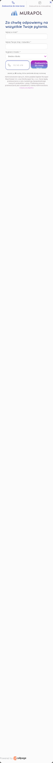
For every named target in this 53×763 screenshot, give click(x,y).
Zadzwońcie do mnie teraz (41, 65)
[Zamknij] (50, 2)
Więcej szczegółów (26, 88)
